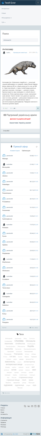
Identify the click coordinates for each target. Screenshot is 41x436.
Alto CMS (15, 434)
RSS (5, 327)
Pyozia (4, 236)
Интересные (5, 8)
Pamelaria (5, 227)
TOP (3, 22)
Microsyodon (6, 167)
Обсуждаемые (6, 18)
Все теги (7, 393)
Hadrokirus (5, 305)
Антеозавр (7, 49)
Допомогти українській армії (20, 119)
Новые (4, 13)
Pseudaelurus (6, 201)
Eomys (4, 314)
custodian (9, 52)
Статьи (3, 408)
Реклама (3, 425)
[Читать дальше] (38, 108)
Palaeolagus (5, 184)
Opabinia (4, 245)
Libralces (5, 176)
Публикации (26, 151)
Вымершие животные (20, 52)
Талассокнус (6, 288)
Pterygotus (5, 322)
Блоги (2, 410)
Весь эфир (35, 327)
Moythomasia (6, 262)
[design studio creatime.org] (35, 434)
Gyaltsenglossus (7, 219)
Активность (4, 414)
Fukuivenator (6, 210)
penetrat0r (9, 156)
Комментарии (15, 151)
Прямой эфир (20, 146)
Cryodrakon (5, 279)
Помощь (3, 427)
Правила (3, 422)
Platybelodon (6, 253)
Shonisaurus (6, 270)
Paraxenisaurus (6, 193)
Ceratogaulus (6, 296)
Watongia (5, 158)
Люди (2, 412)
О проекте (4, 420)
